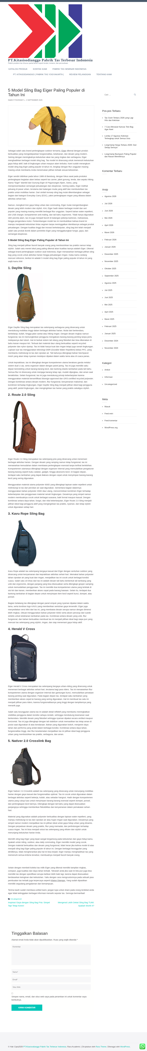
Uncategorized (16, 899)
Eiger (63, 151)
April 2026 (109, 225)
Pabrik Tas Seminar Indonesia (69, 69)
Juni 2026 (109, 211)
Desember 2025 (111, 254)
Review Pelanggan (80, 74)
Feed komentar (111, 421)
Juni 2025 (109, 297)
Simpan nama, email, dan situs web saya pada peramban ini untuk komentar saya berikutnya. (48, 998)
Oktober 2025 (110, 268)
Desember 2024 (111, 341)
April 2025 (109, 312)
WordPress (125, 1047)
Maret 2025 (109, 319)
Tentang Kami (104, 74)
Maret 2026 (109, 232)
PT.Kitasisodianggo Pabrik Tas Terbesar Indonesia (50, 60)
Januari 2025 (110, 333)
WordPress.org (111, 427)
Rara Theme (101, 1047)
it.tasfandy (18, 100)
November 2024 (111, 348)
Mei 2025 (108, 305)
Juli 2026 (108, 203)
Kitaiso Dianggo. (58, 880)
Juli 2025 (108, 290)
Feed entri (109, 414)
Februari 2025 (110, 326)
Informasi (109, 377)
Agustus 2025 (110, 283)
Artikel (107, 370)
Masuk (107, 407)
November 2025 (111, 261)
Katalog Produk (17, 69)
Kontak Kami (40, 69)
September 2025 (112, 276)
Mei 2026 (108, 218)
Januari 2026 (110, 247)
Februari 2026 (110, 240)
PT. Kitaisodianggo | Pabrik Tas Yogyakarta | (38, 74)
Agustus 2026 (110, 196)
